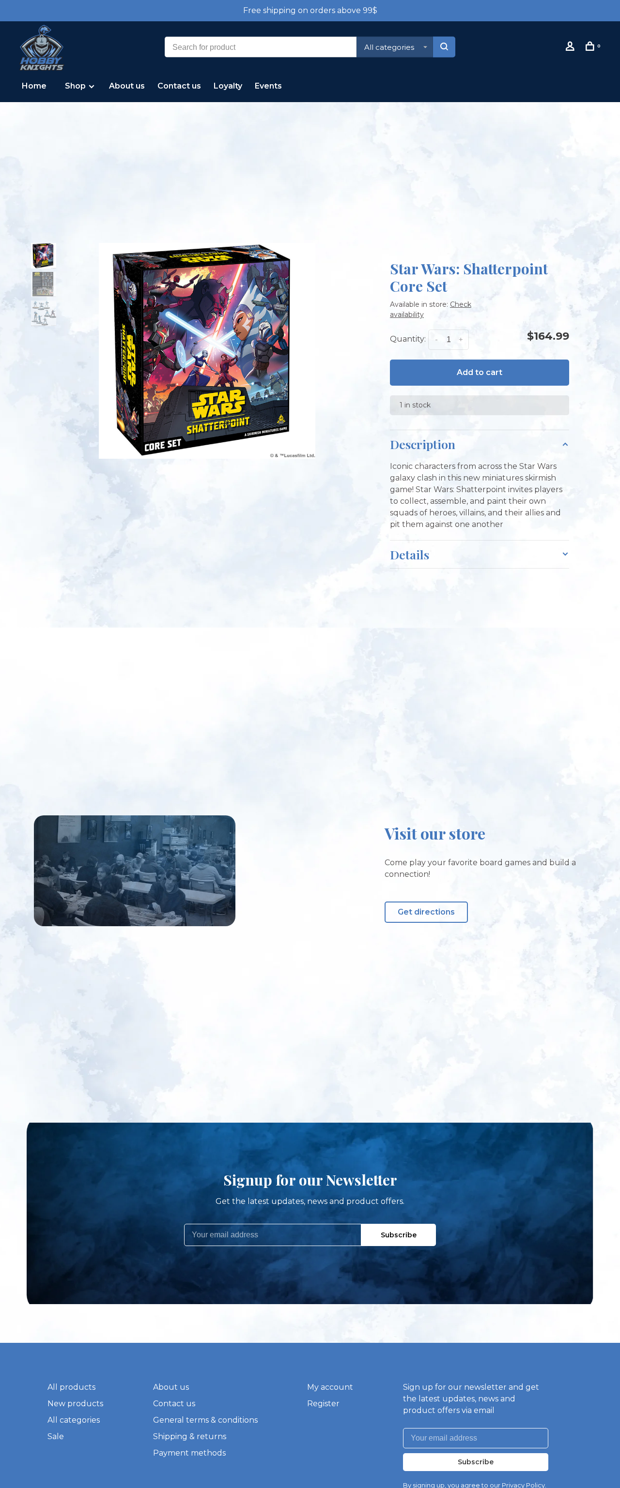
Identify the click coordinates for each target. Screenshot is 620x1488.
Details (409, 554)
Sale (55, 1436)
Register (323, 1403)
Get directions (426, 912)
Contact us (179, 85)
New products (75, 1403)
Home (34, 85)
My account (330, 1387)
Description (422, 444)
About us (127, 85)
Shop (76, 85)
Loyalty (228, 85)
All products (71, 1387)
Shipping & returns (189, 1436)
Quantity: (408, 339)
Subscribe (399, 1235)
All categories (73, 1420)
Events (268, 85)
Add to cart (479, 372)
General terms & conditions (205, 1420)
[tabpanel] (207, 351)
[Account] (571, 48)
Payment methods (189, 1453)
